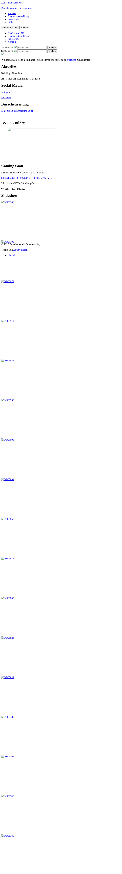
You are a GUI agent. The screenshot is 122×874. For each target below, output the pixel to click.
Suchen (24, 27)
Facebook (6, 97)
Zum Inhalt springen (11, 2)
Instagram (6, 92)
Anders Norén (20, 249)
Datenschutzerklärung (19, 16)
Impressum (13, 19)
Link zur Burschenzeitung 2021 (17, 110)
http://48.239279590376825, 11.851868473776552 (27, 178)
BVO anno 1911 (16, 33)
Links (10, 22)
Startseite (71, 59)
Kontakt (12, 13)
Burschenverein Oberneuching (16, 8)
